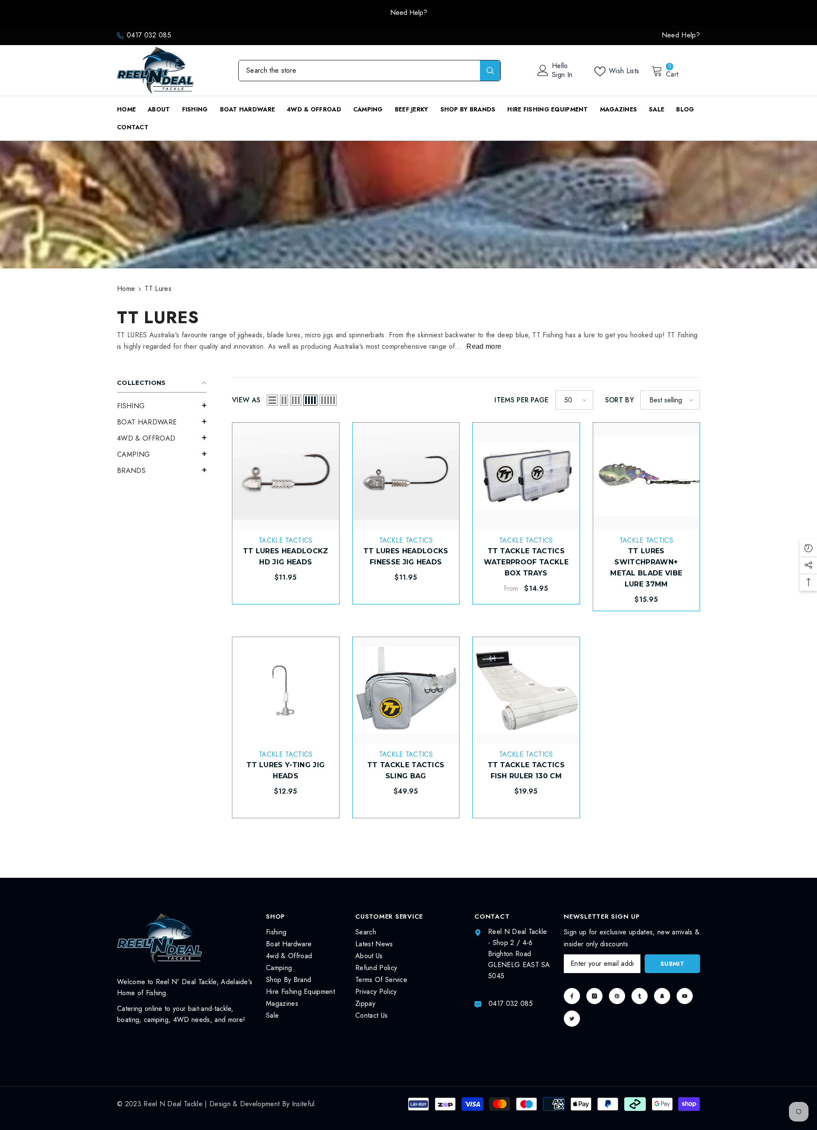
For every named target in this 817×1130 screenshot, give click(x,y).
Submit (672, 963)
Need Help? (408, 12)
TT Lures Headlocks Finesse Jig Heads (405, 556)
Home (126, 288)
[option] (408, 12)
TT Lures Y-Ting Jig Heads (285, 770)
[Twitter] (572, 1018)
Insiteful (303, 1104)
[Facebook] (572, 996)
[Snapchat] (662, 996)
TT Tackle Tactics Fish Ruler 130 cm (526, 770)
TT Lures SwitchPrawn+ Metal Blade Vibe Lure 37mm (646, 567)
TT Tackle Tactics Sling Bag (405, 770)
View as (246, 400)
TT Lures (158, 288)
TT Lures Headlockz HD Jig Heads (286, 556)
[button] (161, 405)
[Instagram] (594, 996)
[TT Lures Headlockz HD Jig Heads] (285, 476)
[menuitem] (161, 406)
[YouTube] (685, 996)
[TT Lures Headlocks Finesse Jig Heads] (406, 476)
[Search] (369, 70)
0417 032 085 (149, 35)
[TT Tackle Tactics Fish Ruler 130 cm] (526, 690)
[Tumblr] (639, 996)
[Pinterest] (617, 996)
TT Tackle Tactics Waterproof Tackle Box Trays (526, 562)
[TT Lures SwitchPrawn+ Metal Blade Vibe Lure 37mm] (646, 476)
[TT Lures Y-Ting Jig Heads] (285, 690)
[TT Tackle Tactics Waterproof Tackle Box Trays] (526, 476)
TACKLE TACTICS (285, 540)
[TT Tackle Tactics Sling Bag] (406, 690)
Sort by (619, 400)
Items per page (521, 400)
